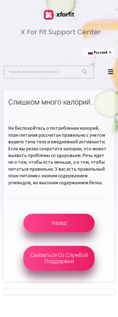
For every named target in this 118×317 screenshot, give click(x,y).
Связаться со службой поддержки (59, 258)
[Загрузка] (57, 154)
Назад (59, 223)
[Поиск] (84, 72)
